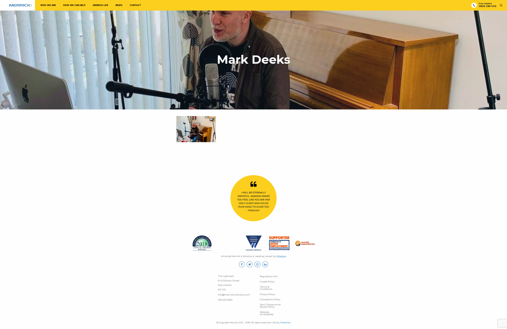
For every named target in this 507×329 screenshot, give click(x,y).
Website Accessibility (267, 313)
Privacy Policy (267, 294)
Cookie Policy (267, 281)
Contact (135, 5)
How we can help (74, 5)
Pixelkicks (285, 322)
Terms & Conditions (266, 287)
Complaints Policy (270, 299)
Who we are (48, 5)
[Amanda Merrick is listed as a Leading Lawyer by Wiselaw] (253, 250)
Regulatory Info (268, 276)
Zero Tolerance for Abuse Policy (270, 305)
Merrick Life (100, 5)
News (119, 5)
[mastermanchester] (305, 244)
